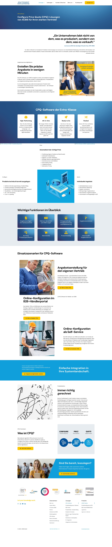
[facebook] (18, 503)
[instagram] (20, 503)
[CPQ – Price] (55, 170)
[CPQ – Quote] (85, 144)
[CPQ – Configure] (11, 144)
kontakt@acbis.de (85, 529)
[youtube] (22, 503)
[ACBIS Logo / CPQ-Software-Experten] (23, 2)
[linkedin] (25, 503)
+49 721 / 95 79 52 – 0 (54, 529)
